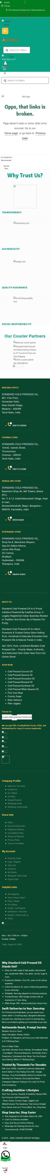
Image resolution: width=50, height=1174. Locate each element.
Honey (11, 1100)
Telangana (17, 1037)
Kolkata (27, 1049)
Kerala (19, 1034)
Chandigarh (8, 1052)
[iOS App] (2, 6)
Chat (5, 1161)
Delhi (8, 1049)
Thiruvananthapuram (22, 1052)
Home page (11, 133)
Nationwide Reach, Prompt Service (24, 1027)
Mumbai (14, 1049)
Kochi (44, 1052)
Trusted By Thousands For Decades (24, 1065)
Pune (21, 1049)
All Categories (6, 157)
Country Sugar (21, 1100)
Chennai (8, 1012)
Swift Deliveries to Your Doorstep (23, 1008)
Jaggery (31, 1100)
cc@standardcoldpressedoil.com (17, 930)
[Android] (1, 3)
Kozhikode (36, 1052)
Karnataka (11, 1034)
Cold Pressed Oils (21, 1097)
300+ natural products (25, 1003)
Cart (6, 168)
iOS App (7, 6)
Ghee (5, 1100)
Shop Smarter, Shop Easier (19, 1112)
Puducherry (7, 1056)
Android (6, 2)
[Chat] (5, 1159)
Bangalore (32, 1015)
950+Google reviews (28, 996)
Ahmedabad (37, 1049)
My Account (6, 160)
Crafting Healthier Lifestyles (20, 1090)
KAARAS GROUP (23, 1138)
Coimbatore (17, 1056)
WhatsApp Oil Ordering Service (18, 1126)
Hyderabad (21, 1012)
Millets (4, 1103)
